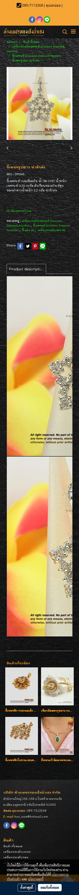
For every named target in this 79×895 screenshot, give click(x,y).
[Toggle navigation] (73, 32)
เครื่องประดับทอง (15, 857)
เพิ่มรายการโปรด (20, 211)
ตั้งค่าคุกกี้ (26, 887)
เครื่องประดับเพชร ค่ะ (51, 230)
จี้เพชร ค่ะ (28, 230)
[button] (63, 31)
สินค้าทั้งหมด (13, 846)
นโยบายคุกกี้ (35, 879)
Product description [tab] (27, 269)
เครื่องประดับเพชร (17, 851)
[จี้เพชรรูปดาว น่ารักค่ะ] (39, 103)
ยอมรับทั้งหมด (50, 887)
